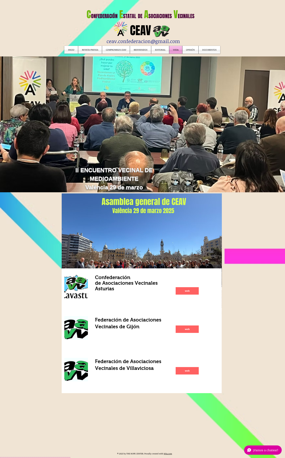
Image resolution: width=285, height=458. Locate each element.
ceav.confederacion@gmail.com (143, 41)
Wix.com (168, 453)
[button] (209, 50)
